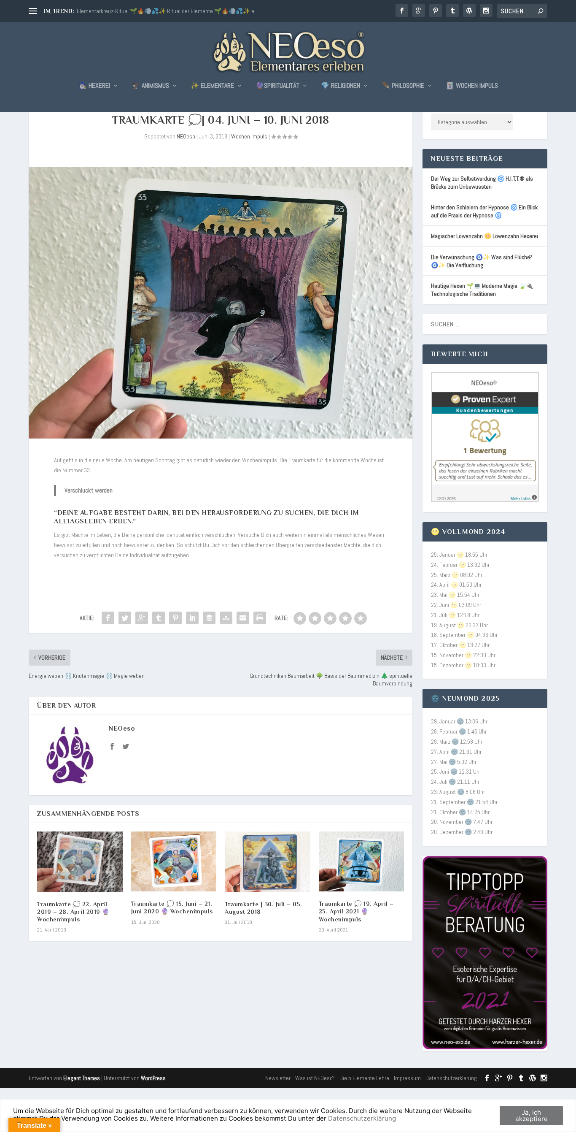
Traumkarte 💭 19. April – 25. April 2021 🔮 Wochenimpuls (356, 911)
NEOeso (186, 136)
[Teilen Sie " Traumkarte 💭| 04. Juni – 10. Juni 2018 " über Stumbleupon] (226, 617)
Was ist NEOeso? (315, 1078)
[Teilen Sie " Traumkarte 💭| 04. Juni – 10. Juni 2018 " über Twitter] (124, 617)
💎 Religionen (340, 86)
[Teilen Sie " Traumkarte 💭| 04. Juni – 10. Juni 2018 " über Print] (259, 617)
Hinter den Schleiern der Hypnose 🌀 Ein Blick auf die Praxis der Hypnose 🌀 (484, 211)
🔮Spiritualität (277, 86)
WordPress (153, 1078)
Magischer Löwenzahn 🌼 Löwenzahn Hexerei (484, 236)
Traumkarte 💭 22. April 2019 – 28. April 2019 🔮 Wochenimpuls (73, 912)
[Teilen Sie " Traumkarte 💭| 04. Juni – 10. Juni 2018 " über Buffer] (209, 617)
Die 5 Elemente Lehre (364, 1078)
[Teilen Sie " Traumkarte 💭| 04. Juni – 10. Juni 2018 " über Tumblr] (158, 617)
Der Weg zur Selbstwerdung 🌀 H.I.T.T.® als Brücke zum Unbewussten (482, 182)
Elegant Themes (81, 1078)
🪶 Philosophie (403, 86)
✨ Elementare (212, 86)
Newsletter (278, 1078)
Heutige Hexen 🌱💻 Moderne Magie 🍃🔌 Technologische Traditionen (482, 290)
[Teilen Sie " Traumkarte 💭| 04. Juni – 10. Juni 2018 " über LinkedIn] (192, 617)
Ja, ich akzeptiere (531, 1115)
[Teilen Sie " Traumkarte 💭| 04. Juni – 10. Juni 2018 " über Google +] (141, 617)
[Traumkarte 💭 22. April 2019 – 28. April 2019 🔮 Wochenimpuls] (80, 861)
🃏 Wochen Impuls (472, 86)
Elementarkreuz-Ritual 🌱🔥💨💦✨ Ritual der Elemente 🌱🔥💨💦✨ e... (167, 11)
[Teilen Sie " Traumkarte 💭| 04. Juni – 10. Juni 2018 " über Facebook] (108, 617)
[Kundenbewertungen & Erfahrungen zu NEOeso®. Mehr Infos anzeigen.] (484, 500)
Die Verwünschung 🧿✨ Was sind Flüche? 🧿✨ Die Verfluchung (481, 261)
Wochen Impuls (249, 136)
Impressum (407, 1078)
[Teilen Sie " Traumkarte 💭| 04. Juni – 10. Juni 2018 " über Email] (242, 617)
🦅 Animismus (150, 86)
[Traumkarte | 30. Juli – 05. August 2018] (267, 861)
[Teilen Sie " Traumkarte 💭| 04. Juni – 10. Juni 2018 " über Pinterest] (175, 617)
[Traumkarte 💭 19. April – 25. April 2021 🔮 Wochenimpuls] (361, 861)
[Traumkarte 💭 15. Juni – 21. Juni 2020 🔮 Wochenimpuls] (174, 861)
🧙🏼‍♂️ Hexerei (94, 86)
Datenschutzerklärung (451, 1078)
